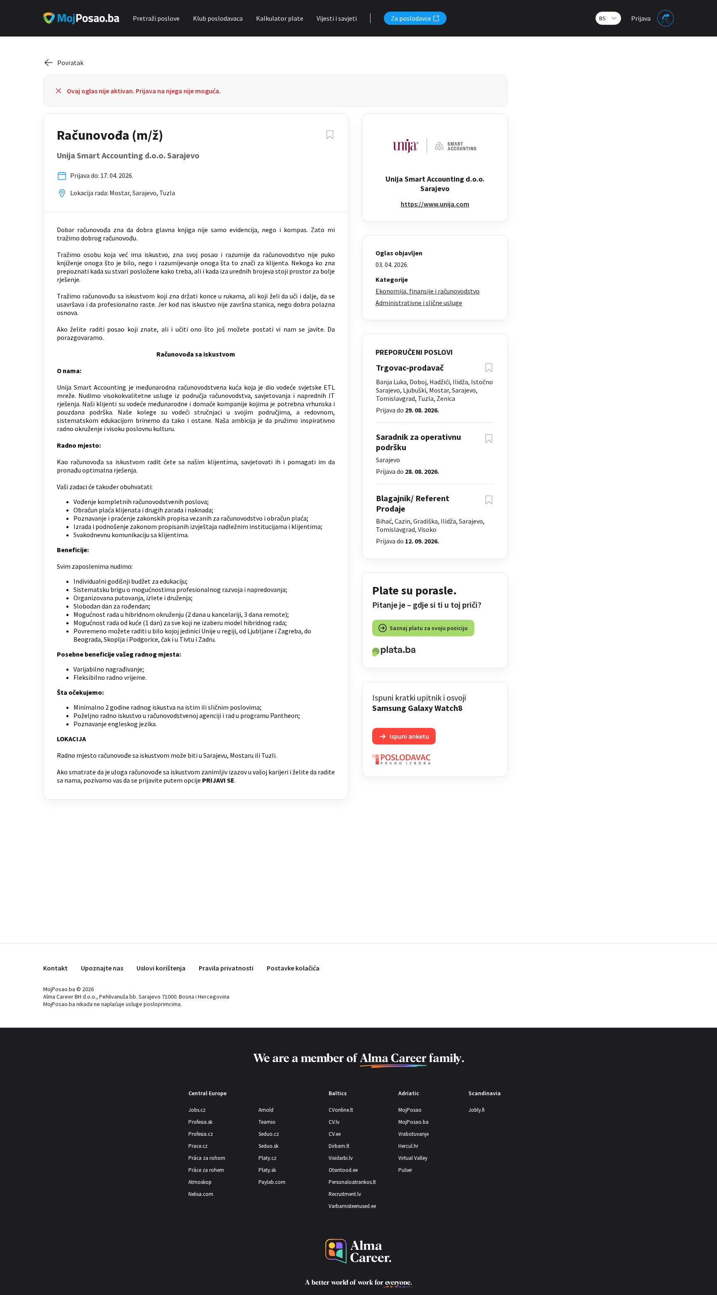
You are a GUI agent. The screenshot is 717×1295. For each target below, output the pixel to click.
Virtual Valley (412, 1158)
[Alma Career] (358, 1251)
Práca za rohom (206, 1158)
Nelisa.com (200, 1194)
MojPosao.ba (413, 1121)
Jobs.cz (196, 1109)
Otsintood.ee (343, 1170)
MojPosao (410, 1109)
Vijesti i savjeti (337, 18)
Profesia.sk (200, 1121)
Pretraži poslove (156, 18)
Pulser (405, 1170)
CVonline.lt (341, 1109)
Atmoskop (200, 1182)
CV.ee (335, 1133)
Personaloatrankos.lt (352, 1182)
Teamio (267, 1121)
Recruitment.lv (345, 1194)
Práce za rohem (206, 1170)
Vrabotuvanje (413, 1133)
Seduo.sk (268, 1145)
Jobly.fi (476, 1109)
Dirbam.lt (339, 1145)
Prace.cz (197, 1145)
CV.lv (334, 1121)
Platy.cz (267, 1158)
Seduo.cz (269, 1133)
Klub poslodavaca (218, 18)
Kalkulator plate (279, 18)
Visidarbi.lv (341, 1158)
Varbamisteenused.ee (352, 1206)
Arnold (266, 1109)
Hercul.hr (408, 1145)
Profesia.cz (200, 1133)
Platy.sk (267, 1170)
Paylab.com (272, 1182)
